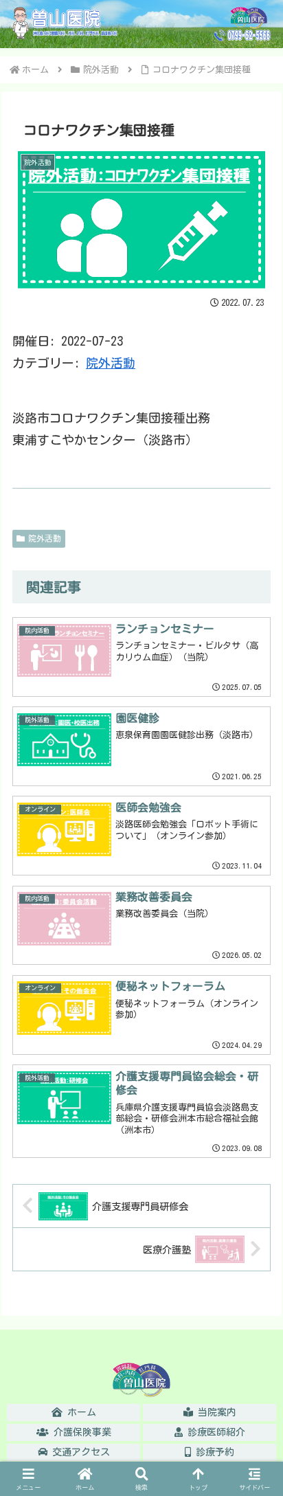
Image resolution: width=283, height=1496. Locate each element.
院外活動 (110, 363)
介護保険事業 (80, 1432)
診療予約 (212, 1452)
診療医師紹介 (214, 1432)
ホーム (79, 1412)
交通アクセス (78, 1452)
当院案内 (214, 1412)
